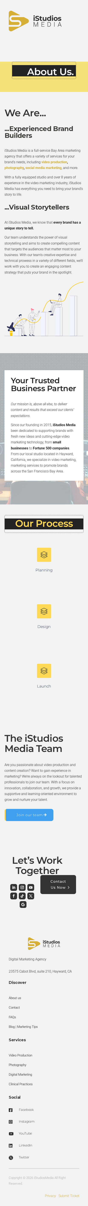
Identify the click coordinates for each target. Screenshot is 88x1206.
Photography (17, 1065)
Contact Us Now (58, 884)
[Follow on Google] (23, 904)
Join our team (29, 815)
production (59, 162)
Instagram (26, 1121)
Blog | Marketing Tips (23, 1027)
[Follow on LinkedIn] (13, 887)
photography (14, 168)
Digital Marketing (20, 1074)
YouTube (25, 1133)
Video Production (20, 1055)
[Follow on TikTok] (22, 896)
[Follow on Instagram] (22, 887)
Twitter (24, 1157)
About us (15, 998)
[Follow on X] (30, 896)
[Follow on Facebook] (13, 896)
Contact (14, 1007)
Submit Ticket (69, 1196)
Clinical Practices (21, 1084)
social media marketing (43, 168)
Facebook (26, 1110)
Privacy (50, 1196)
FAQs (12, 1017)
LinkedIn (25, 1145)
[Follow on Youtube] (30, 887)
